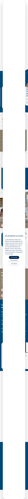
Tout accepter (14, 257)
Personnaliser (14, 260)
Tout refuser (14, 263)
